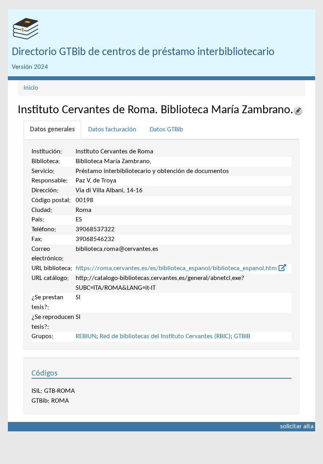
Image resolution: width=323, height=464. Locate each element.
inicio (31, 88)
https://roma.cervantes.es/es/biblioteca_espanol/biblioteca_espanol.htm (177, 268)
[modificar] (298, 110)
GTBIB (242, 336)
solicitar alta (297, 426)
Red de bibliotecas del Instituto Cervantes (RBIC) (165, 336)
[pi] (25, 28)
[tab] (52, 130)
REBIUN (86, 336)
